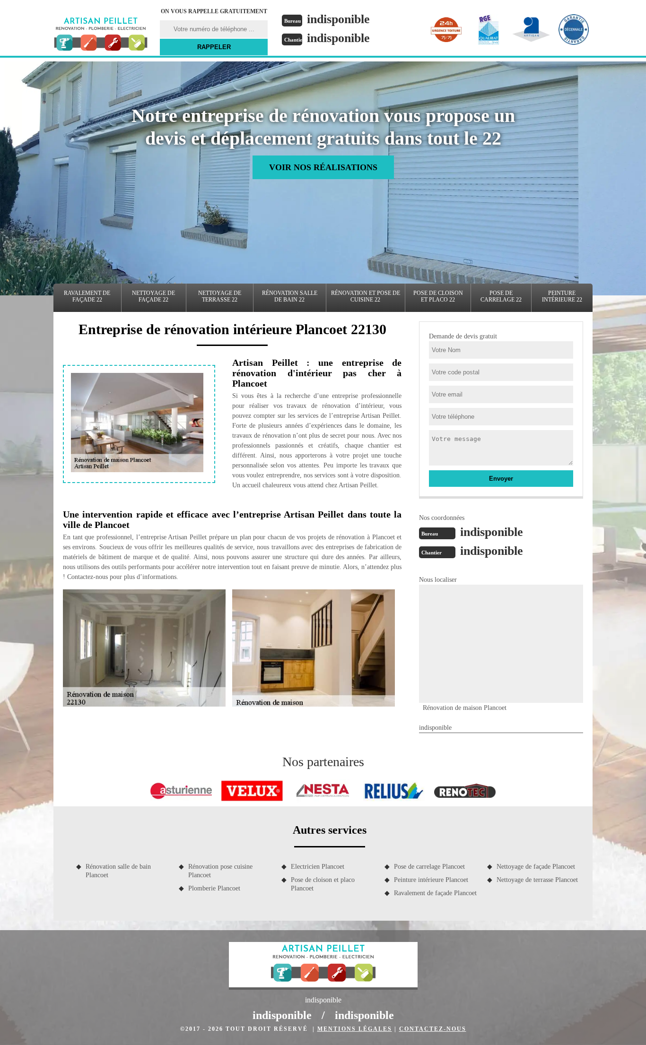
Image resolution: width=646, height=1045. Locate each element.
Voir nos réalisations (323, 167)
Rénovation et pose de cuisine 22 (365, 296)
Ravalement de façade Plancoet (435, 893)
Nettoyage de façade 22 (153, 296)
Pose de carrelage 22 (501, 296)
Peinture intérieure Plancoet (431, 879)
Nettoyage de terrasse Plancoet (537, 879)
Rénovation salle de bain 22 (289, 296)
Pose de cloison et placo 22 (438, 296)
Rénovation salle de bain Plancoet (118, 871)
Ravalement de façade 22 (87, 296)
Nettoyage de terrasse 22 (219, 296)
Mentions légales (354, 1029)
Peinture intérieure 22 (562, 296)
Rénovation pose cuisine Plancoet (220, 871)
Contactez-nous (432, 1029)
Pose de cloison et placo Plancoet (323, 884)
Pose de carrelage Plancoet (429, 866)
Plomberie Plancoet (214, 888)
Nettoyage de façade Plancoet (536, 866)
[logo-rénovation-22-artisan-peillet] (100, 35)
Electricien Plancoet (317, 866)
